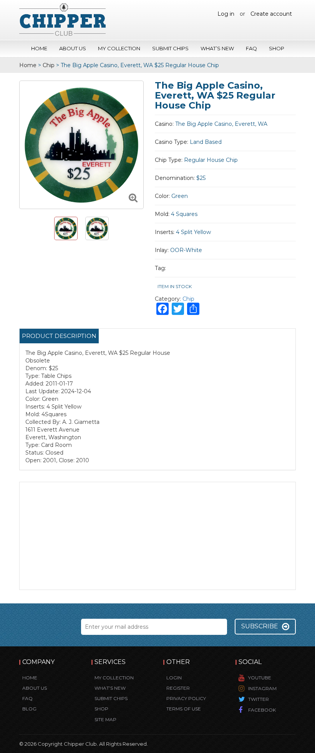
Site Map (105, 719)
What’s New (217, 48)
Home (39, 48)
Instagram (262, 688)
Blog (29, 709)
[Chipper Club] (62, 19)
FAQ (251, 48)
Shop (276, 48)
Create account (271, 13)
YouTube (259, 678)
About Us (72, 48)
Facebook (262, 710)
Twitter (258, 699)
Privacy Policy (186, 698)
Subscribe (259, 626)
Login (174, 678)
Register (178, 688)
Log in (225, 13)
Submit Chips (170, 48)
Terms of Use (183, 709)
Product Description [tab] (59, 335)
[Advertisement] (157, 536)
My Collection (119, 48)
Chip (49, 65)
